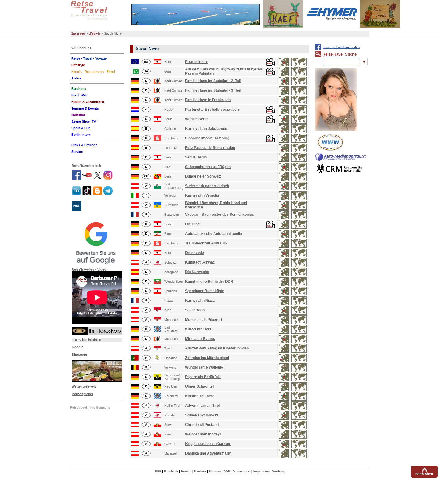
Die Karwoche (197, 272)
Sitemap (215, 471)
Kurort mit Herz (198, 329)
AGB (226, 471)
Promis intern (196, 62)
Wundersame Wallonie (204, 367)
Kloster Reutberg (199, 396)
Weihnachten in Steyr (203, 434)
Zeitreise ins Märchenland (207, 358)
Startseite (78, 33)
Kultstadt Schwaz (200, 262)
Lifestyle (94, 33)
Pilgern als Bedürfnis (203, 377)
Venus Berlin (196, 157)
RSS (158, 471)
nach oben (424, 474)
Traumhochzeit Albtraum (206, 243)
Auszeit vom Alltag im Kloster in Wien (217, 348)
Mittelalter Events (200, 339)
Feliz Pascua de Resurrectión (210, 148)
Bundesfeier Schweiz (203, 176)
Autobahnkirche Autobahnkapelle (213, 234)
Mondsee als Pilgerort (203, 320)
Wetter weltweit (84, 386)
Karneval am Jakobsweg (206, 129)
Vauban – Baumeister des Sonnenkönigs (219, 214)
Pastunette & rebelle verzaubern (212, 109)
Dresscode (194, 253)
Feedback (171, 471)
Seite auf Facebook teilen (341, 47)
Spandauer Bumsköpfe (204, 291)
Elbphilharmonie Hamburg (207, 138)
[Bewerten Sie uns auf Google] (97, 242)
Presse (186, 471)
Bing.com (79, 354)
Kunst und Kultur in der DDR (209, 281)
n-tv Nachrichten (88, 339)
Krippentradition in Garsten (208, 444)
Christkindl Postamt (202, 425)
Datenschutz (242, 471)
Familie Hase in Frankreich (208, 100)
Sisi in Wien (195, 310)
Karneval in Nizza (200, 300)
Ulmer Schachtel (199, 386)
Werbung (278, 471)
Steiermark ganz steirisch (207, 186)
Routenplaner (82, 394)
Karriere (200, 471)
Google (77, 347)
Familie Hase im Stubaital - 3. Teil (213, 90)
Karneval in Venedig (202, 195)
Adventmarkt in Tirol (202, 405)
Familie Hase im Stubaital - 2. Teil (213, 81)
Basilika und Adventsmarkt (208, 453)
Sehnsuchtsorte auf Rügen (208, 167)
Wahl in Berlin (196, 119)
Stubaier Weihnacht (201, 415)
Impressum (261, 471)
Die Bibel (192, 224)
